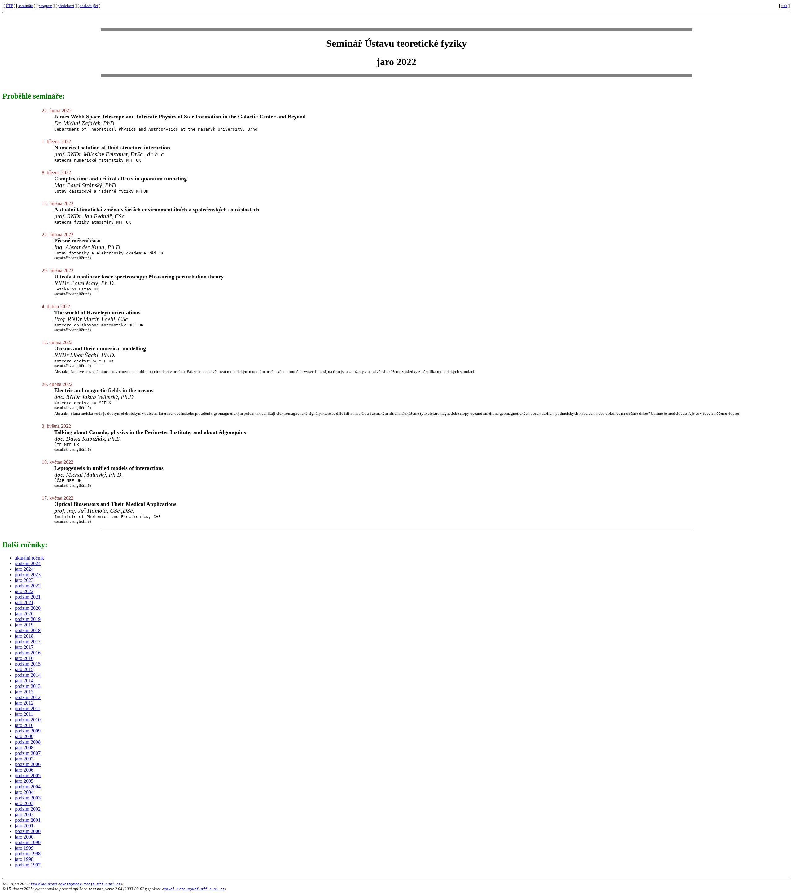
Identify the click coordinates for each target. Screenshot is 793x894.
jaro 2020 (24, 613)
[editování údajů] (777, 5)
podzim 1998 (28, 853)
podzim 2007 (28, 753)
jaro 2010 (24, 725)
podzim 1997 (28, 864)
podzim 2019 (28, 619)
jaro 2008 (24, 747)
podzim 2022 (28, 585)
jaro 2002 (24, 814)
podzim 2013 (28, 686)
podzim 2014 (28, 675)
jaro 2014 (24, 680)
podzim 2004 (28, 786)
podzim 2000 (28, 831)
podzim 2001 (28, 820)
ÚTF (9, 5)
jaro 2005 (24, 781)
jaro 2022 (24, 591)
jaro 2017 (24, 647)
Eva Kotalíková (44, 884)
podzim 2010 (28, 719)
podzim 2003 (28, 797)
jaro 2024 (24, 569)
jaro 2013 (24, 691)
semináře (25, 5)
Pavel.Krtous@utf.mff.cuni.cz (194, 889)
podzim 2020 (28, 608)
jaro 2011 (24, 714)
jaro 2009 (24, 736)
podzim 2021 (28, 597)
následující (89, 5)
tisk (784, 5)
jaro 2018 (24, 636)
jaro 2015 (24, 669)
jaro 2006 (24, 769)
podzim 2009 (28, 730)
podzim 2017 (28, 641)
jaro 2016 (24, 658)
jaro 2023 (24, 580)
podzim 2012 (28, 697)
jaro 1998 (24, 859)
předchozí (66, 5)
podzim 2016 (28, 652)
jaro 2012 (24, 703)
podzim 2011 (27, 708)
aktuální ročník (29, 557)
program (45, 5)
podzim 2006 (28, 764)
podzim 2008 (28, 742)
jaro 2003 (24, 803)
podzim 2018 (28, 630)
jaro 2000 (24, 836)
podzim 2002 (28, 809)
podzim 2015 (28, 663)
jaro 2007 (24, 758)
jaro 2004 (24, 792)
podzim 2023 (28, 574)
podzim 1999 (28, 842)
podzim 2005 (28, 775)
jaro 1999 (24, 848)
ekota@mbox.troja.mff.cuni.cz (90, 884)
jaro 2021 (24, 602)
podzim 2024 (28, 563)
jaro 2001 (24, 825)
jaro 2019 (24, 624)
